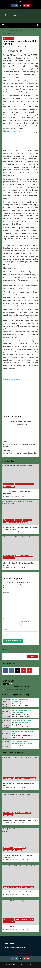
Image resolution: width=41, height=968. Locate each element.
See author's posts (20, 425)
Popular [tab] (15, 694)
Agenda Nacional (8, 38)
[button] (4, 25)
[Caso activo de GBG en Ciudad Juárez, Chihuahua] (6, 737)
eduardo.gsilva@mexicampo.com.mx (14, 947)
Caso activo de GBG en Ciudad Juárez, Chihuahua (20, 892)
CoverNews (20, 965)
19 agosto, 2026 (24, 496)
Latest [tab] (6, 694)
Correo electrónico (25, 620)
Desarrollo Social (15, 522)
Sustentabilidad (16, 701)
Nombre (6, 619)
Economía (30, 555)
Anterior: (19, 444)
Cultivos (6, 522)
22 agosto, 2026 (24, 859)
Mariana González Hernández (12, 47)
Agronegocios (16, 720)
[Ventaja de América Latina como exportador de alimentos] (6, 725)
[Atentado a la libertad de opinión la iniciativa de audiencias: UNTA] (20, 512)
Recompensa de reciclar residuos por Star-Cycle (20, 820)
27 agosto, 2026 (24, 787)
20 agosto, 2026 (24, 894)
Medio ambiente (26, 699)
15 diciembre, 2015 (27, 47)
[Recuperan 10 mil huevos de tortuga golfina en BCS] (6, 705)
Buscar (5, 649)
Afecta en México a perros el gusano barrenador (19, 927)
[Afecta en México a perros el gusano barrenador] (20, 476)
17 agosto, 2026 (24, 567)
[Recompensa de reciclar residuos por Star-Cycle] (6, 714)
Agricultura (19, 520)
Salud (5, 486)
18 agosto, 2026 (24, 532)
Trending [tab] (25, 694)
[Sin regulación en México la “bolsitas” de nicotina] (20, 548)
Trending (11, 486)
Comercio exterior (26, 720)
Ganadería (30, 731)
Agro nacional (27, 520)
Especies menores (27, 484)
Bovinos (18, 484)
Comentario (7, 592)
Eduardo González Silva (11, 496)
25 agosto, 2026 (24, 822)
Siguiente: (20, 452)
